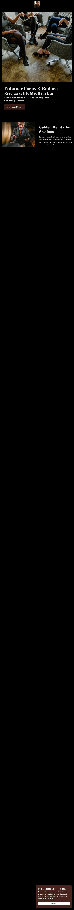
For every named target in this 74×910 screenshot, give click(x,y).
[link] (37, 4)
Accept (53, 903)
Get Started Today (14, 107)
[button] (6, 4)
